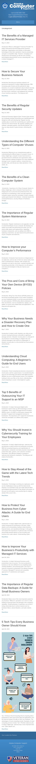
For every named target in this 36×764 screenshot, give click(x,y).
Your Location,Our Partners (9, 735)
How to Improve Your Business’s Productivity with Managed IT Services (18, 550)
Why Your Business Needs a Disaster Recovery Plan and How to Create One (17, 322)
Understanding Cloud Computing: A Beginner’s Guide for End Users (16, 360)
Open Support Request (15, 15)
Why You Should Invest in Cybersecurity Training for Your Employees (17, 433)
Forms (26, 15)
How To (25, 17)
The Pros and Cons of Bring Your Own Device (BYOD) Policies (18, 284)
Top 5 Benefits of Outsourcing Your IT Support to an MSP (13, 396)
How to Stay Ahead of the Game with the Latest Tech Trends (17, 473)
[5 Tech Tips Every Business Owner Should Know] (18, 672)
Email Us (22, 746)
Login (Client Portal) (15, 17)
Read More (5, 61)
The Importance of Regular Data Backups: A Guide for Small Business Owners (17, 588)
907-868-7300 (20, 13)
